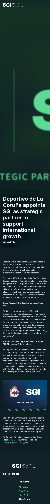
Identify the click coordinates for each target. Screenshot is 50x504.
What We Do (24, 491)
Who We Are (24, 487)
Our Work (24, 495)
